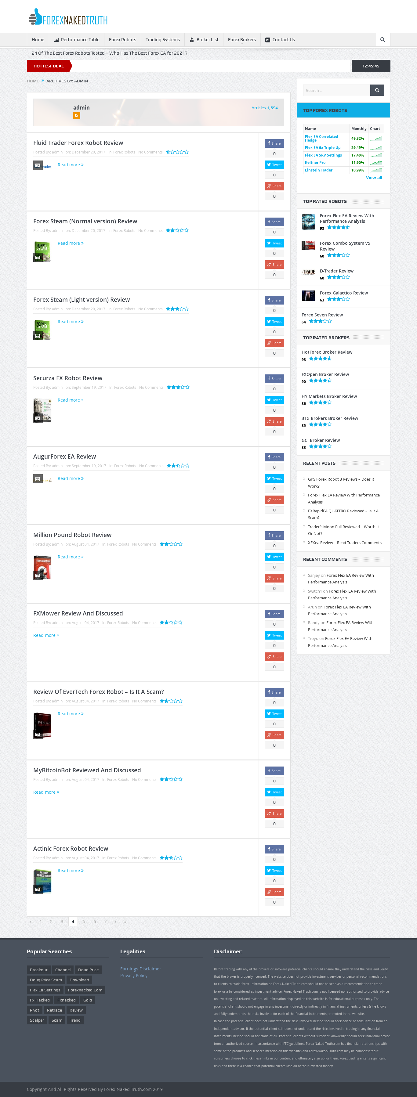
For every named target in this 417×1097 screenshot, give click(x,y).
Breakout (39, 969)
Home (38, 39)
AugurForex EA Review (64, 456)
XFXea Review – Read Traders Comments (345, 542)
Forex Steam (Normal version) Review (85, 221)
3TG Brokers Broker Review (330, 418)
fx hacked (40, 1000)
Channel (63, 969)
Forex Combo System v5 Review (345, 245)
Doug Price (88, 969)
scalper (37, 1020)
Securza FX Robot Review (68, 378)
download (79, 979)
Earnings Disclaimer (140, 969)
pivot (34, 1010)
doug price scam (46, 979)
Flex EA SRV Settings (323, 155)
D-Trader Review (337, 271)
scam (57, 1020)
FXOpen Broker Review (325, 374)
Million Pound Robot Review (72, 535)
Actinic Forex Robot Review (70, 849)
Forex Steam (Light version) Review (81, 300)
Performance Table (80, 39)
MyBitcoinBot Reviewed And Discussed (87, 770)
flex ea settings (45, 989)
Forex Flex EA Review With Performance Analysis (347, 218)
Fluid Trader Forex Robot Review (78, 143)
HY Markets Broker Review (329, 396)
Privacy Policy (133, 975)
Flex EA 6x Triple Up (323, 147)
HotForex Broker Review (327, 352)
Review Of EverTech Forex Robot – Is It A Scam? (98, 692)
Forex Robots (122, 39)
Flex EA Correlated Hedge (321, 138)
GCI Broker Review (321, 440)
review (76, 1010)
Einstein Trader (318, 170)
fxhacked (66, 1000)
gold (87, 1000)
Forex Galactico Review (344, 293)
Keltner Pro (315, 162)
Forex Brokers (242, 39)
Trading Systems (163, 39)
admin (81, 107)
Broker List (208, 39)
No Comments (150, 152)
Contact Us (284, 39)
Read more (69, 165)
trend (75, 1020)
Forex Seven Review (322, 315)
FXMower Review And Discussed (78, 613)
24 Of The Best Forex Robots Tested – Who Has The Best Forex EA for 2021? (109, 53)
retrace (54, 1010)
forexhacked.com (85, 989)
